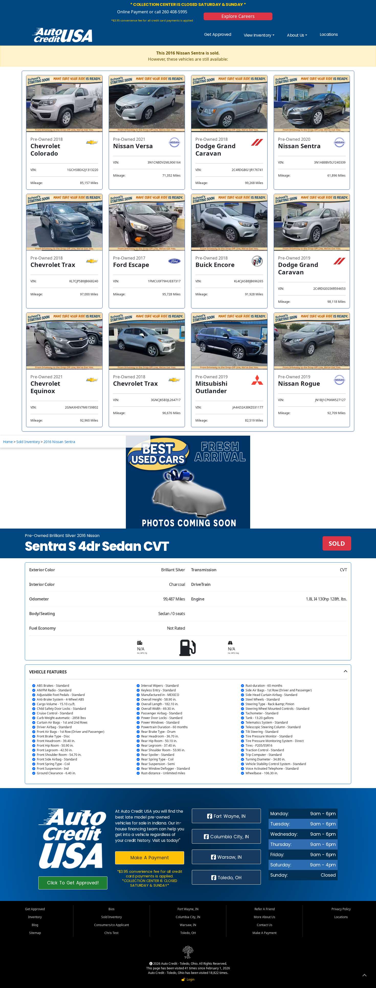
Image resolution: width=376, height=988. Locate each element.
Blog (35, 925)
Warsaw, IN (229, 857)
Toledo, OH (229, 878)
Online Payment (132, 12)
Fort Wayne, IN (229, 816)
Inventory (35, 917)
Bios (111, 909)
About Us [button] (295, 35)
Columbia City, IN (229, 837)
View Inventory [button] (257, 35)
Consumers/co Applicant (111, 925)
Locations (329, 34)
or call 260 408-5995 (167, 12)
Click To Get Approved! (73, 883)
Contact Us (264, 925)
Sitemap (35, 933)
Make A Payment (149, 858)
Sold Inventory (28, 441)
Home (8, 441)
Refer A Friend (265, 909)
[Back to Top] (364, 976)
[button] (188, 724)
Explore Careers (238, 16)
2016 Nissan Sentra (59, 441)
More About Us (264, 917)
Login (189, 979)
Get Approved (217, 34)
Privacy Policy (341, 909)
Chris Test (111, 933)
